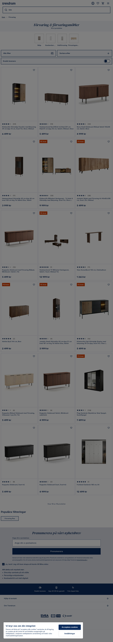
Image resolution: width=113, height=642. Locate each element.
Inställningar (69, 634)
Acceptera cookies (70, 627)
